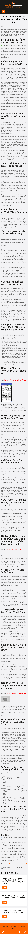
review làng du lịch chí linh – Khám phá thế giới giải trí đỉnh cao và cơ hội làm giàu (13, 897)
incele (5, 887)
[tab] (3, 11)
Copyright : (5, 926)
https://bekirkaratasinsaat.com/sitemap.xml (16, 864)
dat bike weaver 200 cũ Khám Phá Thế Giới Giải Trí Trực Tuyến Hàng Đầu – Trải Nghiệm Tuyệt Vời (13, 880)
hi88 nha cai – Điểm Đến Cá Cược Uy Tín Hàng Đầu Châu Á (13, 911)
